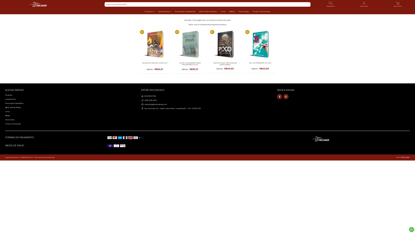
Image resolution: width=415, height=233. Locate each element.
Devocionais (244, 12)
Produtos (149, 12)
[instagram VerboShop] (285, 96)
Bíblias (232, 12)
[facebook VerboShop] (279, 96)
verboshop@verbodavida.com (155, 104)
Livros (223, 12)
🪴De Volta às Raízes (208, 12)
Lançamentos (164, 12)
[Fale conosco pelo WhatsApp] (411, 229)
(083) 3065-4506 (150, 100)
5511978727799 (150, 96)
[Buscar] (307, 4)
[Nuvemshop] (403, 157)
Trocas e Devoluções (261, 12)
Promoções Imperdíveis (185, 12)
